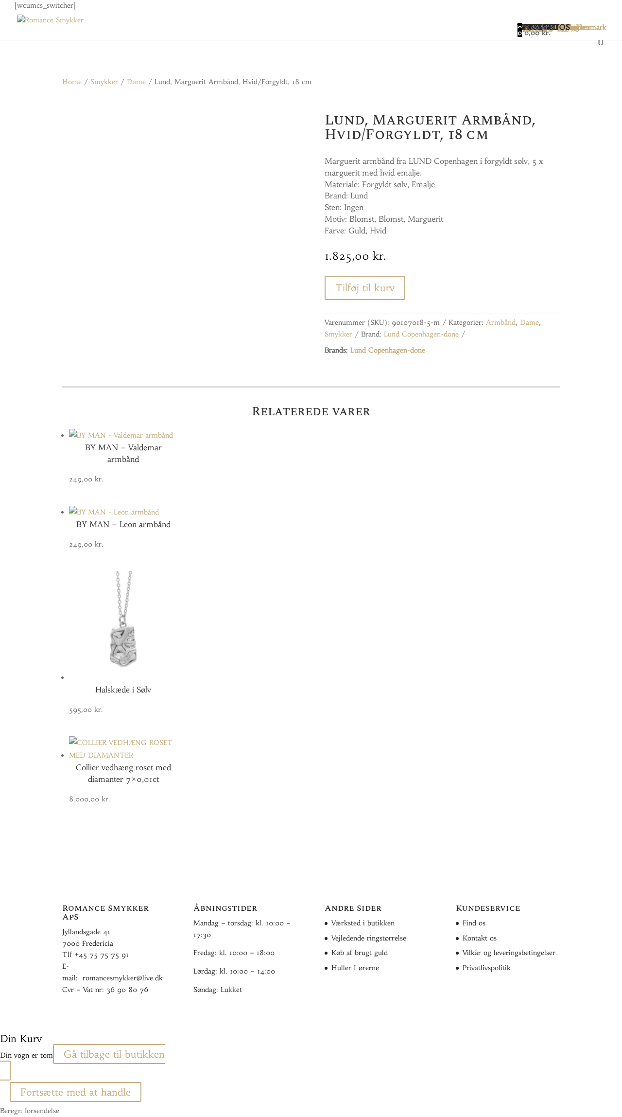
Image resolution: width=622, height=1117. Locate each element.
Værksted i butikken (363, 923)
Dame (136, 81)
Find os (474, 923)
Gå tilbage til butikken (114, 1054)
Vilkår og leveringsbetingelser (509, 952)
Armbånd (501, 322)
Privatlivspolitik (487, 967)
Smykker (104, 81)
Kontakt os (480, 938)
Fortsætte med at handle (75, 1092)
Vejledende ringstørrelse (368, 938)
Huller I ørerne (355, 967)
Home (72, 81)
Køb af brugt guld (359, 952)
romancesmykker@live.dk (123, 978)
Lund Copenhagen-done (421, 334)
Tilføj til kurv (365, 288)
